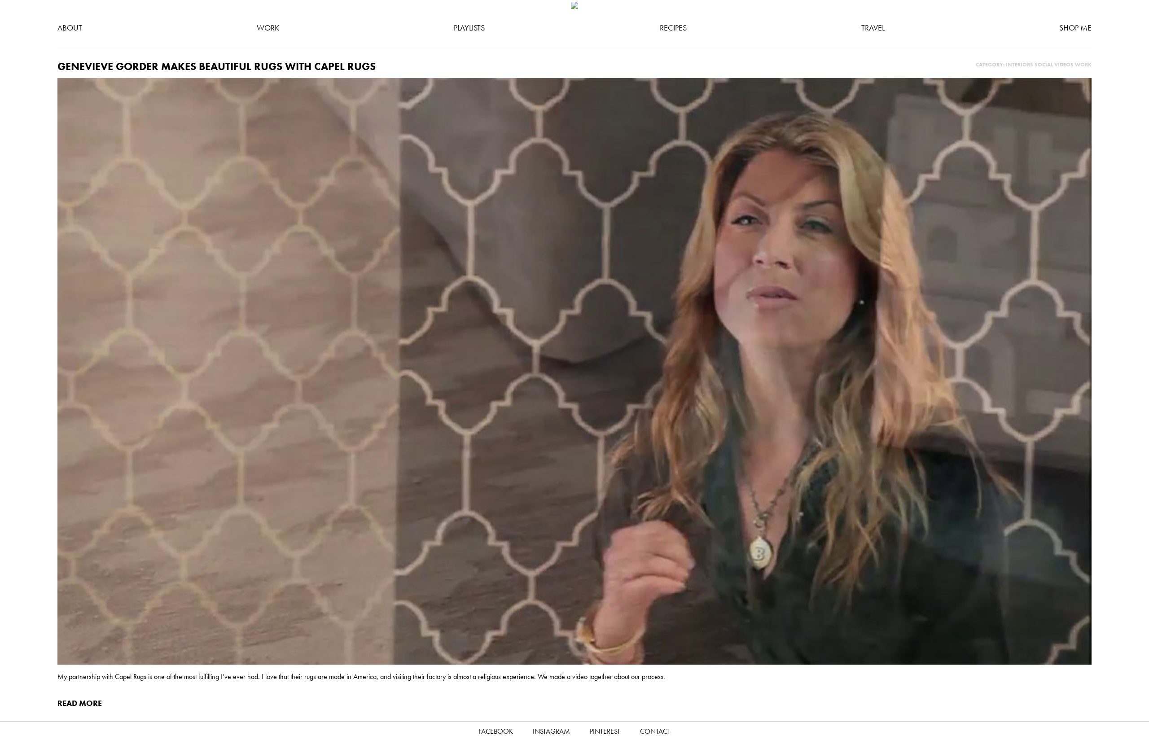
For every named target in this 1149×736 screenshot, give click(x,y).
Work (1083, 64)
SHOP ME (1075, 27)
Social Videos (1054, 64)
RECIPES (673, 27)
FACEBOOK (495, 731)
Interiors (1019, 64)
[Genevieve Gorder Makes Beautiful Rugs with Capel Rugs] (574, 662)
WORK (268, 27)
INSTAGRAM (551, 731)
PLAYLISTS (469, 27)
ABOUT (69, 27)
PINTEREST (605, 731)
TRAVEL (873, 27)
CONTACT (655, 731)
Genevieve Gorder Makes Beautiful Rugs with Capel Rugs (216, 66)
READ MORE (79, 703)
